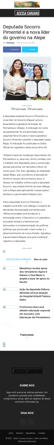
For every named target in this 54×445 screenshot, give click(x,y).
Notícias (19, 433)
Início (11, 433)
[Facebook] (23, 422)
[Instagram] (31, 422)
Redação (10, 43)
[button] (5, 13)
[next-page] (10, 325)
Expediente (30, 433)
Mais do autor (41, 259)
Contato (41, 433)
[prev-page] (5, 325)
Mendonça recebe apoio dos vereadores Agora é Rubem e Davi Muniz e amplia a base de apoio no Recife (35, 275)
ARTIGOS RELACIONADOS (18, 259)
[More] (42, 49)
